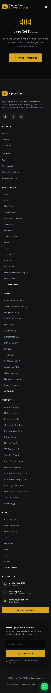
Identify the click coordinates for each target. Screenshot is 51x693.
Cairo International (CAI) (15, 300)
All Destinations (11, 284)
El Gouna (8, 260)
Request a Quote (9, 178)
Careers (5, 139)
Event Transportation (13, 461)
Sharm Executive (11, 385)
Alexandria (9, 224)
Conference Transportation (16, 473)
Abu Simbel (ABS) (11, 367)
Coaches (8, 561)
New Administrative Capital (16, 272)
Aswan (7, 248)
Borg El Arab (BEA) (12, 336)
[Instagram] (5, 117)
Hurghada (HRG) (11, 312)
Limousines (9, 543)
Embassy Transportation (15, 485)
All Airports (9, 391)
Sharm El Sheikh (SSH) (13, 318)
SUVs (6, 537)
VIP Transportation (12, 449)
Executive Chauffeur (13, 431)
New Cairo (9, 206)
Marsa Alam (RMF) (12, 342)
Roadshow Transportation (16, 479)
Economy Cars (11, 519)
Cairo (6, 194)
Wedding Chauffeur (13, 455)
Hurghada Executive (13, 379)
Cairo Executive (11, 373)
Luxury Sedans (10, 531)
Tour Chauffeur (11, 497)
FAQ (4, 160)
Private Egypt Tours (13, 503)
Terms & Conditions (29, 684)
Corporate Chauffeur (14, 425)
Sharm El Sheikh (11, 236)
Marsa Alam (9, 266)
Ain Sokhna (9, 254)
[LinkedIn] (21, 117)
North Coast (10, 278)
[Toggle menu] (46, 7)
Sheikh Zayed (10, 212)
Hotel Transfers (11, 413)
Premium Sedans (11, 525)
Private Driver (10, 437)
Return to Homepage (25, 57)
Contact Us (7, 145)
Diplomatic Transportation (16, 491)
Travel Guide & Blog (11, 172)
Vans (6, 555)
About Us (6, 133)
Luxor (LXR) (9, 324)
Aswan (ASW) (10, 330)
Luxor (6, 242)
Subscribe (27, 653)
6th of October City (13, 218)
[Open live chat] (44, 686)
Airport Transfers (11, 407)
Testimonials (8, 166)
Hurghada (8, 230)
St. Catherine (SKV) (12, 361)
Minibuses (8, 549)
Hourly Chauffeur (12, 443)
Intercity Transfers (12, 419)
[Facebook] (13, 117)
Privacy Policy (12, 684)
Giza (6, 200)
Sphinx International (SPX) (15, 306)
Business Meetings (12, 467)
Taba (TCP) (9, 355)
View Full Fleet (10, 567)
